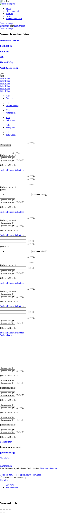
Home (8, 8)
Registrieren (19, 26)
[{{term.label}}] (5, 145)
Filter (2, 78)
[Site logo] (7, 4)
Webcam (9, 13)
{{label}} (31, 142)
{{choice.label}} (39, 194)
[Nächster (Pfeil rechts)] (4, 512)
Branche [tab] (9, 98)
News (8, 16)
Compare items (17, 475)
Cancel (38, 475)
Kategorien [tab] (10, 113)
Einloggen (5, 26)
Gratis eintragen (7, 23)
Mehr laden (5, 458)
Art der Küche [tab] (12, 105)
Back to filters (6, 442)
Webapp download (14, 18)
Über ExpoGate (13, 11)
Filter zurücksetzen (15, 170)
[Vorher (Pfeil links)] (1, 512)
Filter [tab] (8, 96)
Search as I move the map (14, 477)
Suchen (3, 170)
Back (9, 335)
